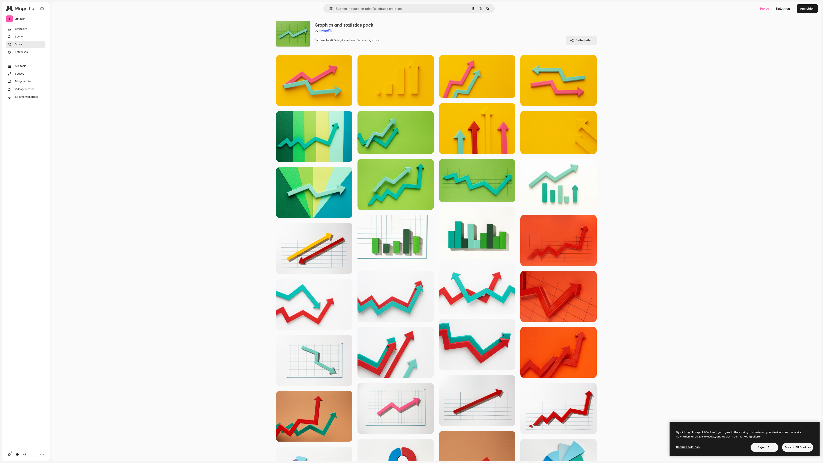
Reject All (764, 447)
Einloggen (782, 9)
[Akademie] (17, 454)
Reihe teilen (584, 40)
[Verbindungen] (9, 454)
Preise (764, 9)
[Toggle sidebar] (42, 8)
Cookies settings (688, 447)
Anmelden (807, 9)
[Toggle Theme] (24, 454)
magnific (326, 30)
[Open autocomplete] (329, 8)
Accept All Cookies (797, 447)
